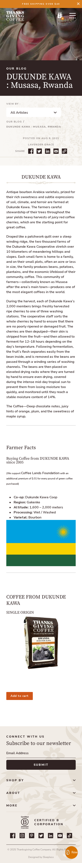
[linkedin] (50, 835)
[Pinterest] (31, 835)
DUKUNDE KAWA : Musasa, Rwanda (33, 126)
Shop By (15, 780)
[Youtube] (60, 835)
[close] (78, 3)
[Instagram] (22, 835)
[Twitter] (41, 835)
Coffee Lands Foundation (40, 473)
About (13, 793)
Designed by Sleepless (41, 857)
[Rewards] (71, 852)
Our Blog (14, 121)
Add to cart (20, 696)
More (11, 806)
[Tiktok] (69, 835)
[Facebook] (12, 835)
